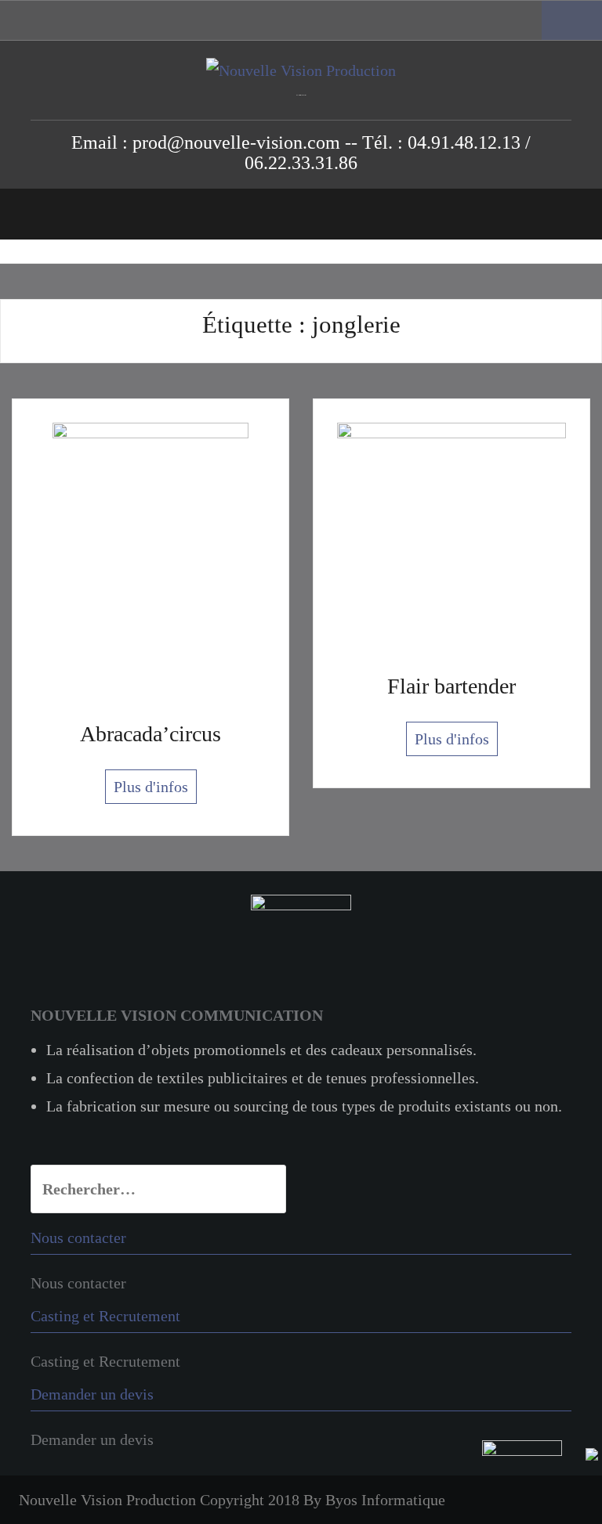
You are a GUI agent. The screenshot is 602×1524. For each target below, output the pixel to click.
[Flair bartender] (451, 534)
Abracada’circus (150, 734)
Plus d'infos (151, 786)
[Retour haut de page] (540, 1480)
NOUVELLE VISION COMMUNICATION (177, 1015)
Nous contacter (78, 1283)
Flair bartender (451, 686)
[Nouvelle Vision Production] (301, 68)
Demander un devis (92, 1439)
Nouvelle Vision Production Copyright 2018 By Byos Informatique (232, 1499)
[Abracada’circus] (150, 558)
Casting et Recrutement (105, 1361)
